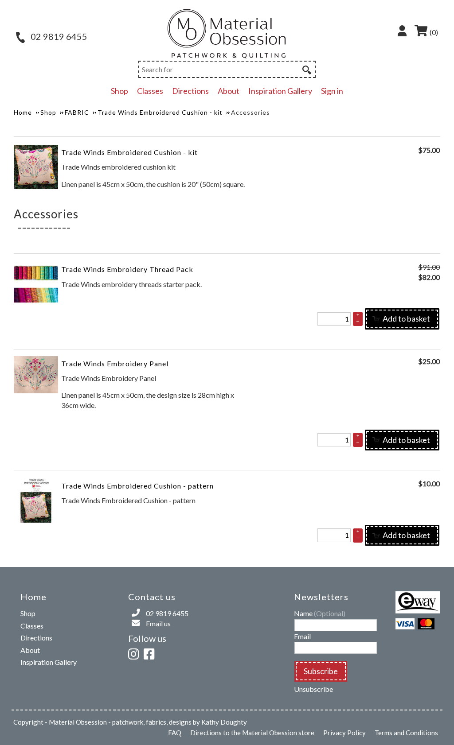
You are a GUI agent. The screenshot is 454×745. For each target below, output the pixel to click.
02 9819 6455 (58, 36)
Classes (150, 91)
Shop (119, 91)
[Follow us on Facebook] (151, 652)
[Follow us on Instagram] (135, 652)
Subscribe (321, 671)
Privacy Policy (344, 733)
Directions (190, 91)
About (228, 91)
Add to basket (405, 318)
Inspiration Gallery (280, 91)
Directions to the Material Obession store (252, 733)
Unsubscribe (313, 689)
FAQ (174, 733)
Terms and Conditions (406, 733)
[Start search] (306, 68)
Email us (158, 623)
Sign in (332, 91)
